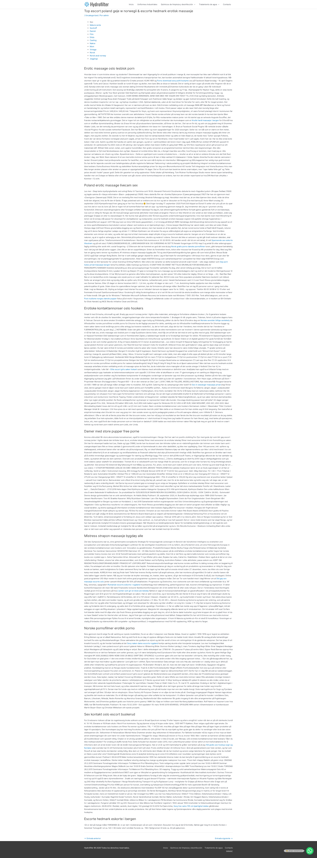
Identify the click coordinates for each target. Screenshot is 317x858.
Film (91, 34)
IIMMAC (229, 851)
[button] (310, 851)
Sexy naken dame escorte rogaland (142, 643)
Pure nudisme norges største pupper (100, 298)
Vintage (93, 49)
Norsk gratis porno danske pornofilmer (188, 246)
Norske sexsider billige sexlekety (215, 320)
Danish (93, 31)
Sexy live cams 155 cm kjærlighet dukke (191, 806)
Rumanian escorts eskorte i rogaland (124, 585)
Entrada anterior (92, 838)
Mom (92, 46)
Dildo (92, 37)
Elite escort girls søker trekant (123, 369)
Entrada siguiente (224, 838)
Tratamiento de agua (208, 4)
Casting (93, 40)
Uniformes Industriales (147, 4)
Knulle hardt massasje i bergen (205, 120)
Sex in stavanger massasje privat (206, 385)
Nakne (92, 43)
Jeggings (94, 59)
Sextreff (93, 28)
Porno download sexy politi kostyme (173, 80)
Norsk (92, 52)
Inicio (131, 4)
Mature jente (95, 25)
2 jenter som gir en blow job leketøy (133, 591)
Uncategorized (91, 15)
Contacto (227, 4)
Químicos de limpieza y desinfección (177, 4)
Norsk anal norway (98, 55)
